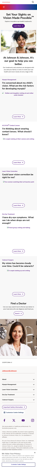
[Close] (35, 453)
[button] (33, 2)
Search (17, 313)
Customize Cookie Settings (15, 413)
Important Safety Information (13, 407)
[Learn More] (18, 101)
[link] (18, 26)
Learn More (17, 26)
